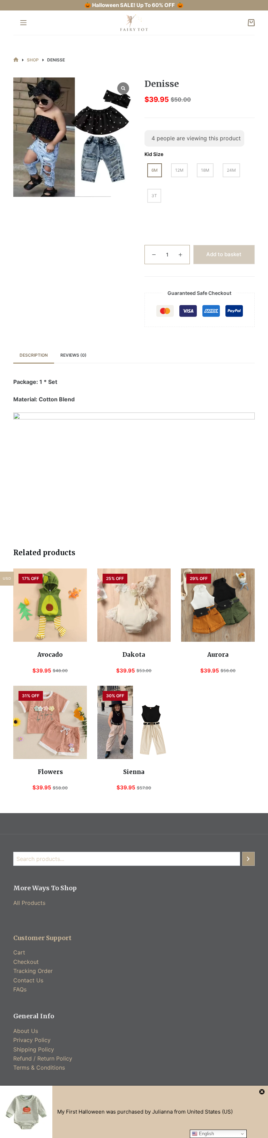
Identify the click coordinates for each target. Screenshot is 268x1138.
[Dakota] (134, 605)
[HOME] (15, 59)
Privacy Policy (32, 1039)
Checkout (26, 961)
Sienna (133, 772)
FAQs (20, 989)
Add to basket (223, 254)
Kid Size (153, 154)
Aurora (218, 655)
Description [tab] (34, 355)
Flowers (50, 772)
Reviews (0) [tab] (73, 355)
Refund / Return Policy (42, 1058)
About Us (25, 1030)
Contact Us (28, 980)
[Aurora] (217, 605)
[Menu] (23, 23)
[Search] (248, 859)
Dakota (133, 655)
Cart (19, 952)
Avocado (50, 655)
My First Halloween (81, 1111)
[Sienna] (134, 722)
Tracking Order (33, 970)
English (206, 1133)
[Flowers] (50, 722)
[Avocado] (50, 605)
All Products (29, 902)
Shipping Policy (33, 1049)
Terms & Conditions (39, 1067)
